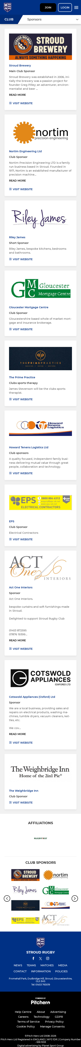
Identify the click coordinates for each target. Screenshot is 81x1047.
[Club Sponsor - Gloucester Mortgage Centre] (55, 891)
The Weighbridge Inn (23, 790)
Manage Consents (52, 1026)
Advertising (58, 1012)
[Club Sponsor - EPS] (25, 921)
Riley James (17, 237)
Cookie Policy (26, 1026)
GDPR (59, 1016)
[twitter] (40, 959)
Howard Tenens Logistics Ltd (28, 447)
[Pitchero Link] (40, 1003)
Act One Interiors (20, 587)
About (41, 1012)
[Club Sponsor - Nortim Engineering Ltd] (55, 875)
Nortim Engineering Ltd (25, 151)
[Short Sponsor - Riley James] (25, 891)
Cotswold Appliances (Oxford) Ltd (32, 697)
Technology (42, 1016)
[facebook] (33, 959)
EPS (11, 521)
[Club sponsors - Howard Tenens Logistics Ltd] (55, 906)
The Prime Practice (22, 377)
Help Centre (23, 1012)
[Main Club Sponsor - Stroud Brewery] (25, 875)
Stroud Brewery (20, 65)
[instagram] (48, 959)
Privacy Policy (54, 1021)
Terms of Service (28, 1021)
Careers (23, 1016)
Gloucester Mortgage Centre (28, 307)
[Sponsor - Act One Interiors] (55, 921)
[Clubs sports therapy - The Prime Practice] (25, 906)
